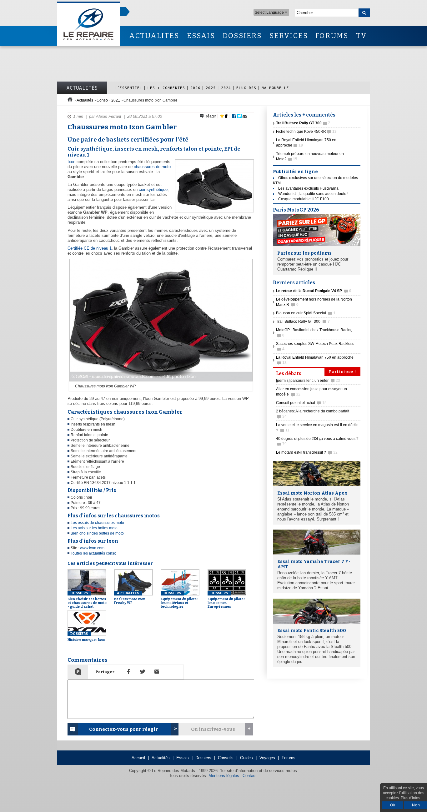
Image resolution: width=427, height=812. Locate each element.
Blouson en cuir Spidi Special (305, 313)
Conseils (226, 757)
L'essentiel (128, 88)
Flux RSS (246, 88)
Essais (182, 757)
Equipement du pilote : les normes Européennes (226, 600)
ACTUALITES (154, 36)
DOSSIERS (242, 36)
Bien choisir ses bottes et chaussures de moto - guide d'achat (87, 600)
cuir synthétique (153, 189)
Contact (250, 775)
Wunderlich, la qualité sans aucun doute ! (313, 194)
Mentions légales (223, 775)
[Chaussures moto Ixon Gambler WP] (160, 382)
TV (361, 36)
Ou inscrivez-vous (213, 729)
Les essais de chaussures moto (97, 523)
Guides (246, 757)
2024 (226, 88)
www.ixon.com (92, 548)
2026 (195, 88)
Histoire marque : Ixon (86, 637)
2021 (115, 100)
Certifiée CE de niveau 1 (90, 248)
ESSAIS (201, 36)
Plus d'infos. (411, 798)
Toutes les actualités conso (93, 553)
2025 (211, 88)
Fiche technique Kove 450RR (306, 131)
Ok (392, 805)
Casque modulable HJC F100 (303, 199)
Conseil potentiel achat (301, 403)
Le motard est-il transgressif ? (307, 452)
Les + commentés (166, 88)
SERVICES (288, 36)
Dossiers (203, 757)
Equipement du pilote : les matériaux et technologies (179, 600)
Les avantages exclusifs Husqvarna (308, 188)
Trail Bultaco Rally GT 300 (303, 321)
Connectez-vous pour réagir (123, 729)
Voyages (267, 757)
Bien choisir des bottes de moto (97, 533)
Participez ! (342, 372)
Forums (288, 757)
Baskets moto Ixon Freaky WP (129, 598)
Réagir (209, 116)
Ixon (71, 161)
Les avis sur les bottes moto (94, 528)
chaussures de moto (152, 166)
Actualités (82, 88)
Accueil (138, 757)
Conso (102, 100)
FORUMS (331, 36)
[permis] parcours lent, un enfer (308, 380)
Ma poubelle (275, 88)
